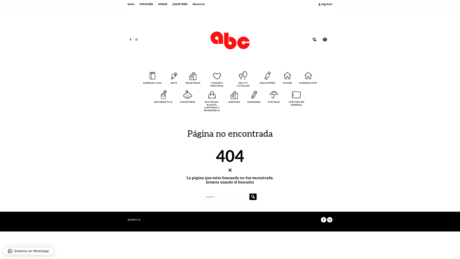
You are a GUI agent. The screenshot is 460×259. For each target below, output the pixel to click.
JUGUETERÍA (180, 4)
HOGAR (162, 4)
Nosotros (199, 4)
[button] (28, 251)
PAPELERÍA (146, 4)
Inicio (131, 4)
